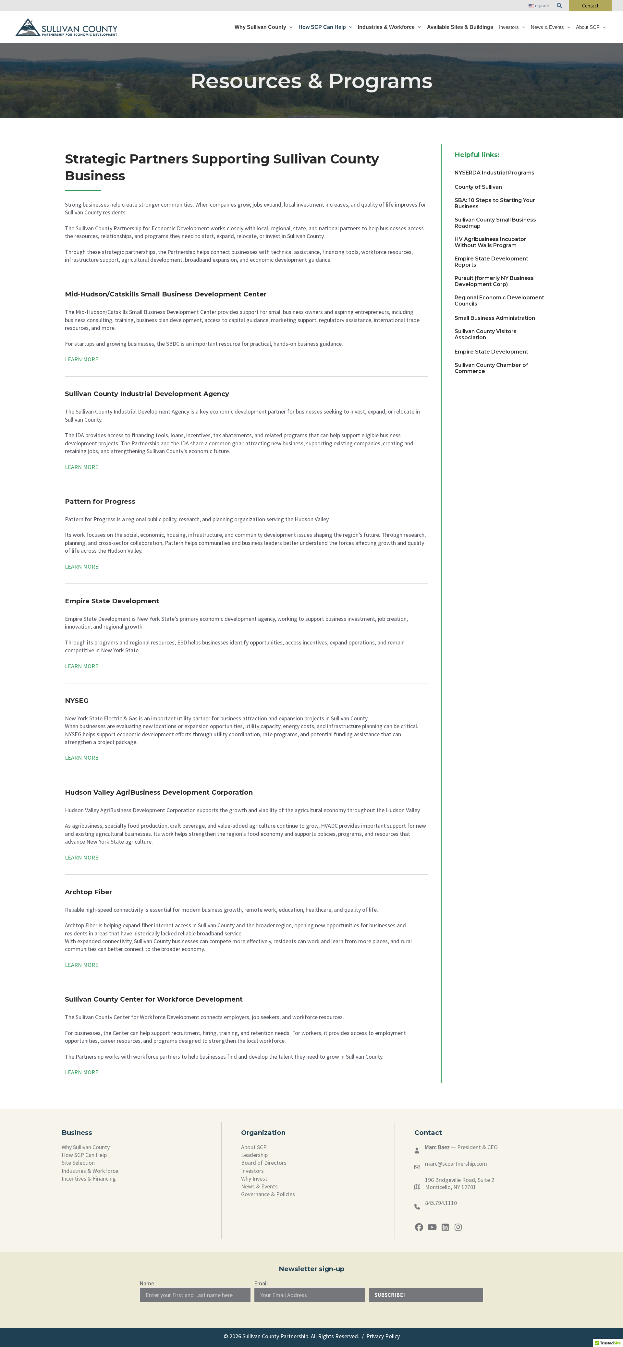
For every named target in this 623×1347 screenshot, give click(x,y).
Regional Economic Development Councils (499, 301)
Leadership (254, 1155)
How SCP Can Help (84, 1155)
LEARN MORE (81, 359)
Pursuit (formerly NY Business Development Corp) (494, 281)
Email (261, 1283)
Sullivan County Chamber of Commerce (491, 368)
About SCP (254, 1147)
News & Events (259, 1186)
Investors (252, 1170)
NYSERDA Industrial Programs (494, 173)
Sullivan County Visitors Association (486, 334)
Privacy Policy (383, 1336)
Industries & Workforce (90, 1170)
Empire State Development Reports (491, 262)
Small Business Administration (495, 318)
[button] (560, 6)
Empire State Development (491, 352)
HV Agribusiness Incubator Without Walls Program (490, 242)
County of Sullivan (478, 187)
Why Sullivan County (86, 1147)
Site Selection (78, 1162)
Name (147, 1283)
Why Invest (254, 1178)
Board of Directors (264, 1162)
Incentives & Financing (89, 1178)
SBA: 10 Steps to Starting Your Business (495, 203)
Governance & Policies (268, 1194)
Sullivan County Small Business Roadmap (495, 223)
